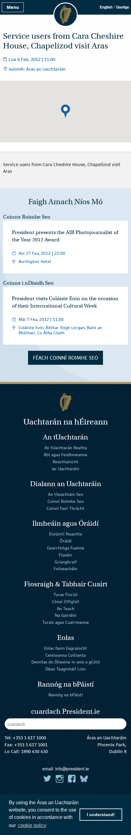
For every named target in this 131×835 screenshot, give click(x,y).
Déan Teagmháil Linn (65, 669)
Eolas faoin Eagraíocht (65, 648)
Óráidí (66, 541)
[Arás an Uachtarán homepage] (65, 402)
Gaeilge (122, 7)
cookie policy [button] (32, 825)
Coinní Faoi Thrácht (65, 508)
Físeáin (65, 555)
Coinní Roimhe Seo (66, 501)
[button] (65, 111)
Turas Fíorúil (66, 594)
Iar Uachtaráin (65, 468)
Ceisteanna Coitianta (65, 655)
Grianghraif (65, 561)
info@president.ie (72, 769)
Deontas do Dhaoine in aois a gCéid (65, 662)
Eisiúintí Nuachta (65, 534)
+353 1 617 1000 (29, 738)
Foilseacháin (65, 568)
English (106, 7)
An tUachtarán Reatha (65, 447)
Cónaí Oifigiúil (65, 601)
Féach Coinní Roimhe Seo (65, 357)
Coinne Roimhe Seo (26, 217)
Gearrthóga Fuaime (65, 548)
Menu (13, 7)
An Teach (65, 608)
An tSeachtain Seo (65, 494)
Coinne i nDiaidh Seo (28, 283)
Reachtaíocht (65, 461)
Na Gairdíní (65, 615)
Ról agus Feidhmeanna (65, 454)
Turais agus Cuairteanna (65, 622)
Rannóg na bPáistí (65, 695)
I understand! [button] (101, 814)
